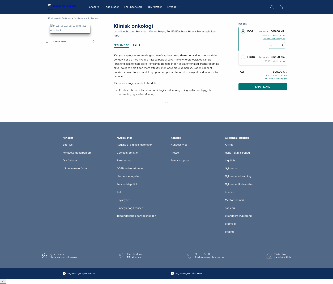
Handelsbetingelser (128, 176)
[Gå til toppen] (3, 281)
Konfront (230, 192)
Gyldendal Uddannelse (239, 184)
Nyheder (172, 6)
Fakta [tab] (136, 45)
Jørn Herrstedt (138, 31)
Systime (229, 232)
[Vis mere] (166, 103)
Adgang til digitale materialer (134, 145)
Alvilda (229, 145)
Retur (120, 192)
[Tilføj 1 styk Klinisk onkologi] (282, 45)
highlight (230, 160)
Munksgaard (54, 18)
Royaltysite (123, 200)
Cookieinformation (128, 152)
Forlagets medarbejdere (77, 152)
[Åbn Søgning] (272, 7)
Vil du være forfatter (75, 168)
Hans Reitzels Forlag (237, 152)
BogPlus (67, 145)
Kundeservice (179, 145)
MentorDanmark (234, 200)
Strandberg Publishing (238, 216)
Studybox (230, 224)
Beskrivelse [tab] (121, 45)
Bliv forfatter (155, 6)
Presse (175, 152)
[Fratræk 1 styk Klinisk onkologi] (271, 45)
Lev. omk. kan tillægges (274, 38)
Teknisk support (180, 160)
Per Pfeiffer (173, 31)
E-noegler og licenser (130, 208)
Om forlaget (70, 160)
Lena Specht (121, 31)
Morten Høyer (157, 31)
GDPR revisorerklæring (130, 168)
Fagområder (112, 6)
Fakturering (124, 160)
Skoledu (230, 208)
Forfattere (93, 6)
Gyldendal (231, 168)
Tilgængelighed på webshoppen (136, 216)
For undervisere (133, 6)
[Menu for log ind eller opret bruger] (281, 7)
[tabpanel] (166, 79)
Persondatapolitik (127, 184)
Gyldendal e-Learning (238, 176)
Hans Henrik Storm (192, 31)
